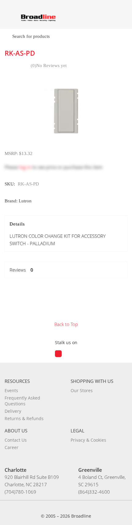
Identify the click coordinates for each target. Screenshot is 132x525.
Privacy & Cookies (88, 440)
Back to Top (66, 324)
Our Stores (82, 390)
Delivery (13, 411)
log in (25, 167)
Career (11, 447)
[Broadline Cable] (38, 17)
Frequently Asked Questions (22, 401)
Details (58, 233)
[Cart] (122, 16)
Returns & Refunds (24, 418)
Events (11, 390)
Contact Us (16, 440)
